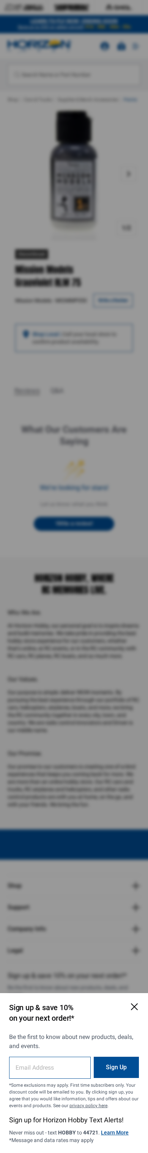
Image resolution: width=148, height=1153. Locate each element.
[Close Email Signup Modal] (134, 1006)
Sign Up (116, 1067)
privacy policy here (88, 1105)
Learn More (115, 1133)
